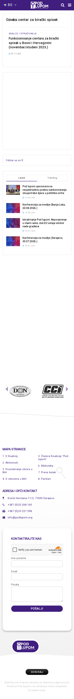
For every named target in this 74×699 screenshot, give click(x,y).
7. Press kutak (47, 472)
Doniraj (37, 672)
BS (10, 5)
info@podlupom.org (20, 517)
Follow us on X (14, 160)
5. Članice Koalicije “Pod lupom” (53, 458)
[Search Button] (63, 5)
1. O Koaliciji (10, 456)
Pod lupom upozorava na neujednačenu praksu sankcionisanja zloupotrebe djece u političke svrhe (45, 189)
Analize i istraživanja (22, 34)
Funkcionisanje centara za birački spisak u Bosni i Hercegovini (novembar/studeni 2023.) (34, 43)
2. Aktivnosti (10, 462)
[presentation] (6, 390)
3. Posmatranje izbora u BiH (17, 471)
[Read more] (61, 53)
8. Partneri (44, 478)
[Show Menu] (69, 5)
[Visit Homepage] (39, 5)
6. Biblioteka (45, 465)
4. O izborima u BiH (14, 478)
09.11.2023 (15, 54)
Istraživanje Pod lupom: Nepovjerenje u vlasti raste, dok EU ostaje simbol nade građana (45, 223)
